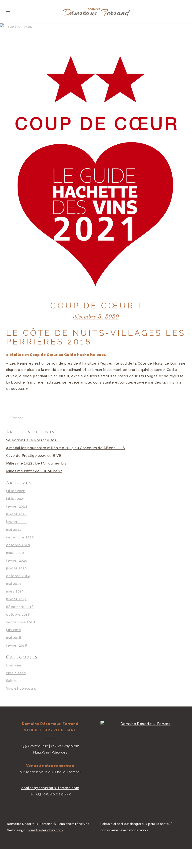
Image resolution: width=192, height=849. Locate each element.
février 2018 (16, 645)
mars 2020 (15, 553)
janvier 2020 (16, 568)
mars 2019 (15, 591)
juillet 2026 (15, 491)
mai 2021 (13, 529)
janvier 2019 (16, 599)
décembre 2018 (20, 607)
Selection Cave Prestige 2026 (32, 440)
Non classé (16, 673)
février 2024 (16, 506)
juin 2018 (13, 630)
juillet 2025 (15, 499)
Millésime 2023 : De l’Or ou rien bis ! (37, 463)
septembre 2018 (20, 622)
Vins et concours (21, 688)
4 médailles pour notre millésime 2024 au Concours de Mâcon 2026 (65, 448)
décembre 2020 (20, 537)
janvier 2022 (16, 522)
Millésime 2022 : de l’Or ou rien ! (34, 471)
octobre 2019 (18, 576)
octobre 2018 (18, 614)
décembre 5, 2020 (96, 317)
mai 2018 (13, 638)
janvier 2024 (16, 514)
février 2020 (16, 560)
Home (11, 39)
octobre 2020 (18, 545)
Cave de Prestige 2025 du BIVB (34, 456)
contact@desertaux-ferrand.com (50, 788)
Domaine (29, 39)
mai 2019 (13, 584)
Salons (12, 681)
